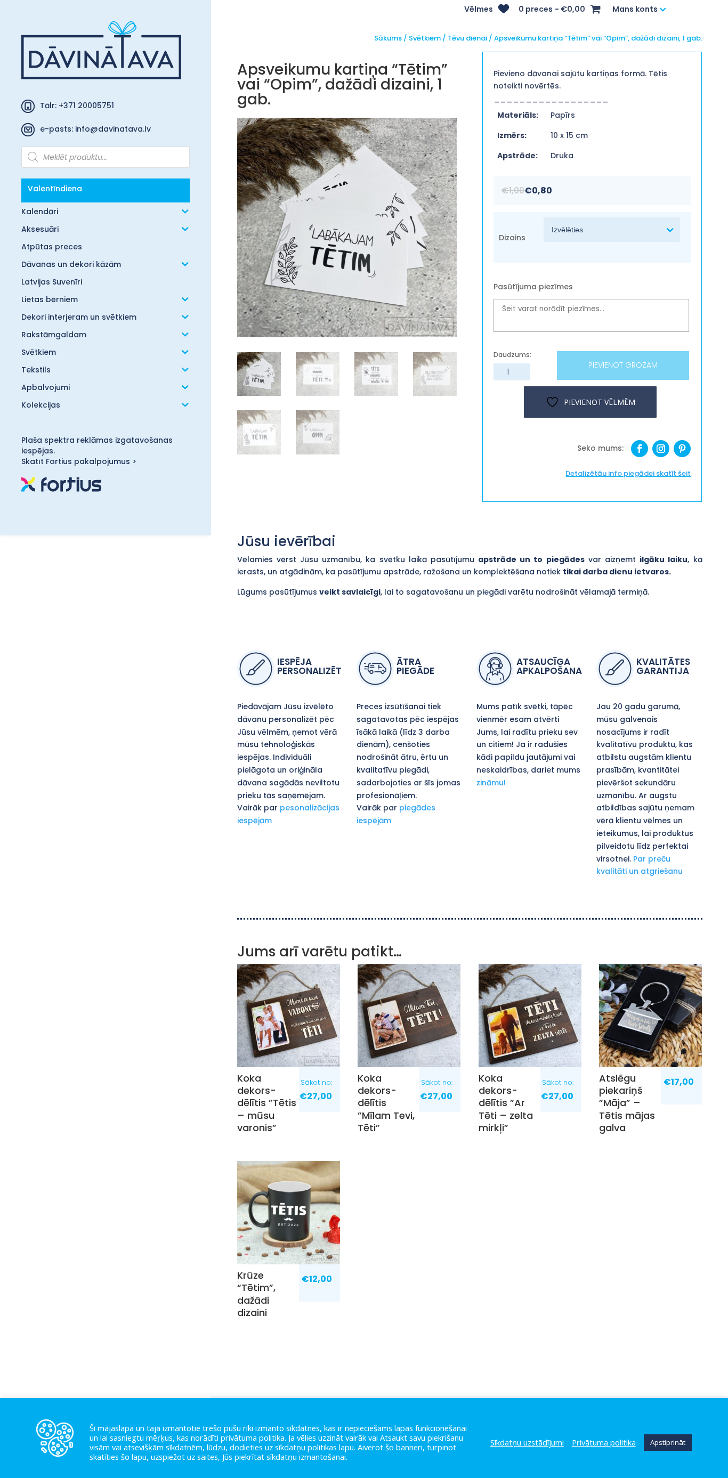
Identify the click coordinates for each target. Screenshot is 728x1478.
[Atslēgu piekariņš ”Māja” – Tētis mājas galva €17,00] (650, 1015)
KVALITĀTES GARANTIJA (663, 667)
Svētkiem (38, 353)
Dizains (512, 237)
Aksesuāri (40, 229)
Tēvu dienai (467, 38)
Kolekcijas (40, 405)
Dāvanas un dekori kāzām (71, 265)
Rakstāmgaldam (53, 335)
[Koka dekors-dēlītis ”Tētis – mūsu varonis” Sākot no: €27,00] (288, 1015)
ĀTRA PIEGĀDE (415, 667)
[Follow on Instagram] (660, 448)
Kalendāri (39, 212)
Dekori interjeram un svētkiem (78, 317)
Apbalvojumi (45, 388)
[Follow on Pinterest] (682, 448)
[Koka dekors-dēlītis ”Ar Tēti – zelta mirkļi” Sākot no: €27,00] (530, 1015)
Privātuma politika (604, 1442)
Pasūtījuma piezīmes (533, 286)
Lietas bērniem (49, 300)
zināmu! (491, 782)
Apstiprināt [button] (667, 1442)
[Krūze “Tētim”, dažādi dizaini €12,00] (288, 1212)
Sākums (388, 38)
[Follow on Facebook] (639, 448)
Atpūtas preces (51, 247)
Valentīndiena (55, 188)
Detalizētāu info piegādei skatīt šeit (628, 473)
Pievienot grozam (623, 365)
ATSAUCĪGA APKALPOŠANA (549, 667)
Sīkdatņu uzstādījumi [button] (527, 1442)
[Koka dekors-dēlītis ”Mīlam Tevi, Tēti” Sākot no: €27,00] (409, 1015)
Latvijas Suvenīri (51, 282)
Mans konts (635, 9)
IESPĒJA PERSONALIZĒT (309, 667)
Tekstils (36, 370)
